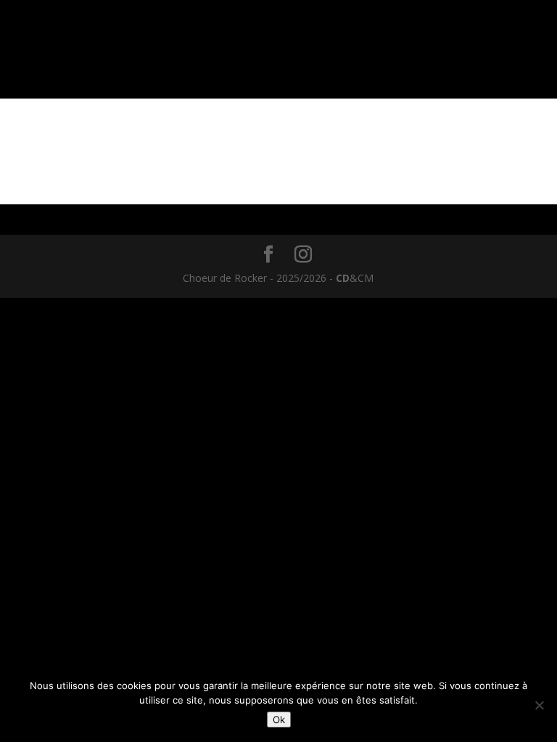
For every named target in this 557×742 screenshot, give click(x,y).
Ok (279, 719)
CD (343, 278)
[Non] (539, 705)
